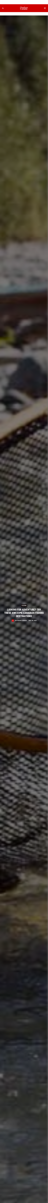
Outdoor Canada (21, 620)
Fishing (24, 605)
